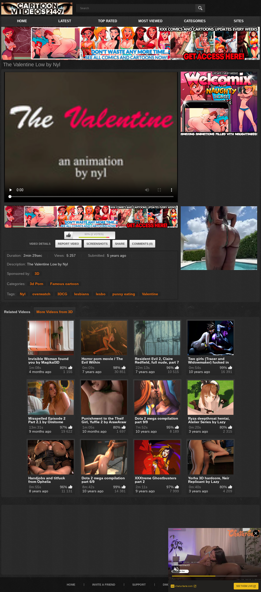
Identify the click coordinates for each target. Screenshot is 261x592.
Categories (195, 21)
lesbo (101, 294)
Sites (239, 21)
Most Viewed (150, 21)
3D (37, 274)
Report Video (68, 243)
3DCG (62, 294)
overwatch (41, 294)
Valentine (150, 294)
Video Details (39, 243)
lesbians (81, 294)
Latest (64, 21)
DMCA (167, 584)
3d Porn (36, 284)
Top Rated (107, 21)
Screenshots (97, 243)
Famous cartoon (64, 284)
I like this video (68, 235)
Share (120, 243)
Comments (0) (142, 243)
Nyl (22, 294)
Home (22, 21)
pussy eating (123, 294)
